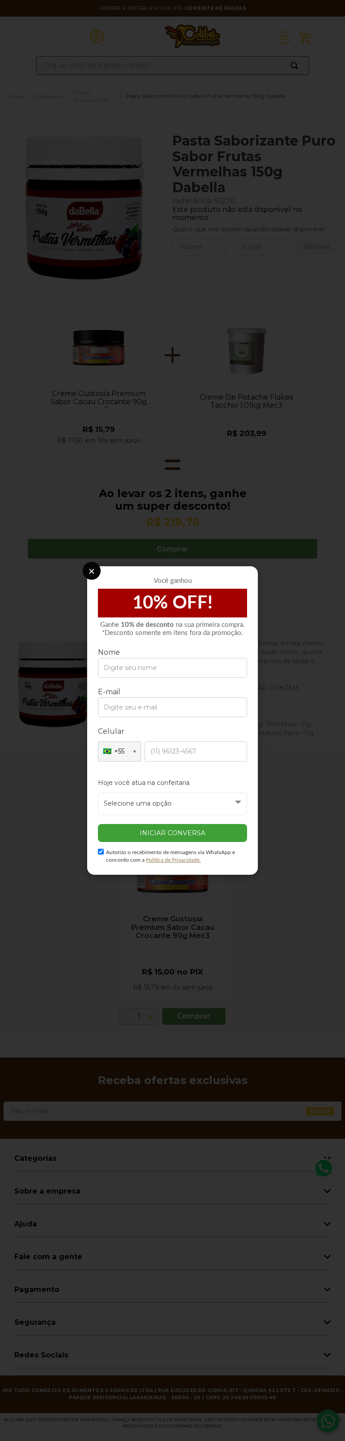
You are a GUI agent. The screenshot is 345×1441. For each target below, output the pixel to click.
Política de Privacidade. (173, 860)
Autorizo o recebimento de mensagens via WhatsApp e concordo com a (170, 856)
